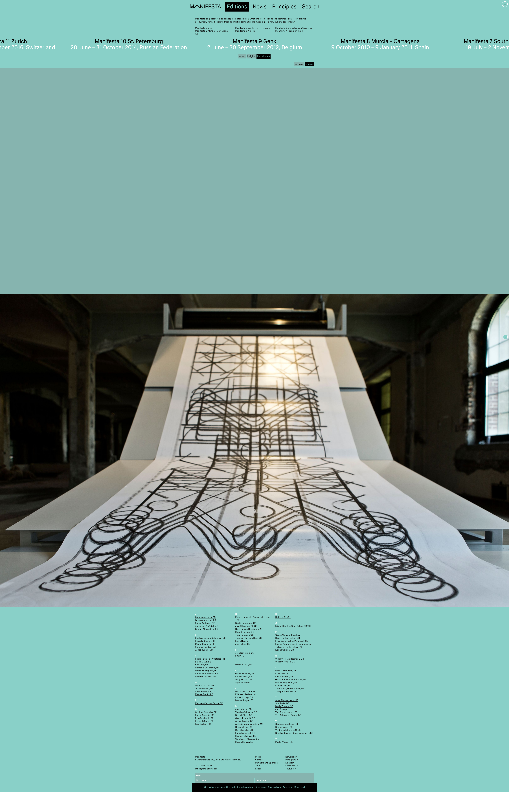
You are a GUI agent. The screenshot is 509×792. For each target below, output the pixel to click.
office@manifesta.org (206, 769)
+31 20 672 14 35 (203, 766)
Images (309, 64)
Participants (263, 56)
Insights (251, 56)
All (196, 34)
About (242, 56)
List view (299, 64)
